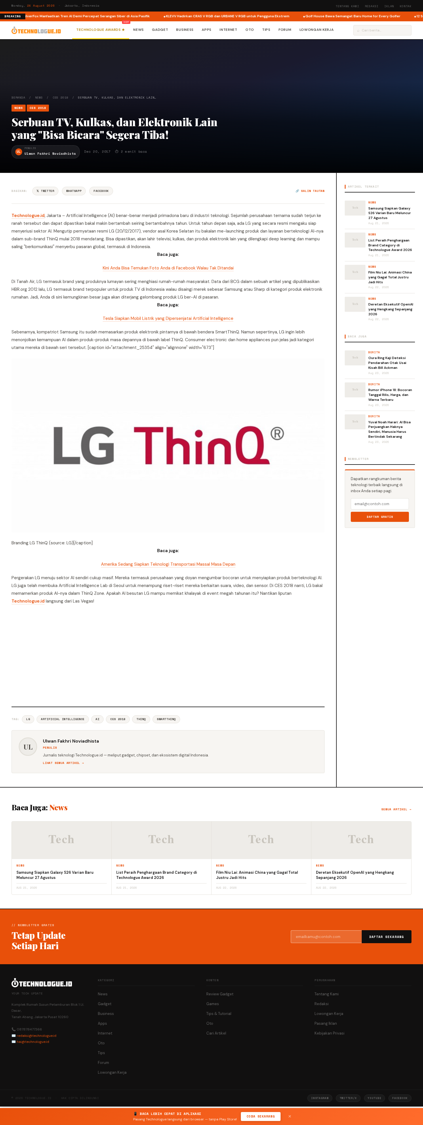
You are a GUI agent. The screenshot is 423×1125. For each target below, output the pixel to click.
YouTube (374, 1098)
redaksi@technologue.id (36, 1035)
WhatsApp (73, 191)
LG (28, 719)
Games (212, 1003)
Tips (266, 29)
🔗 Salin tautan (310, 191)
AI (97, 719)
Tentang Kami (347, 6)
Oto (249, 29)
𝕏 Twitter (45, 191)
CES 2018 (60, 97)
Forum (285, 29)
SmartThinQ (166, 719)
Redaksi (372, 6)
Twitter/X (348, 1098)
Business (185, 29)
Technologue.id (28, 215)
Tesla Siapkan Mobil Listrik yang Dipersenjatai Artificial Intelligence (168, 318)
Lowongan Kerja (317, 29)
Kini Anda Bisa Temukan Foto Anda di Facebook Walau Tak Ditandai (168, 268)
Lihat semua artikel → (63, 763)
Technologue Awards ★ (100, 29)
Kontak (405, 6)
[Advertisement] (168, 654)
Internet (228, 29)
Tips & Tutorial (218, 1013)
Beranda (18, 97)
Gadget (160, 29)
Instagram (319, 1098)
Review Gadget (219, 994)
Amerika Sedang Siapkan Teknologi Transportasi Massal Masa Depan (168, 564)
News (138, 29)
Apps (207, 29)
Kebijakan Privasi (329, 1033)
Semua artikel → (396, 809)
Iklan (389, 6)
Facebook (101, 191)
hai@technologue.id (33, 1041)
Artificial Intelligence (63, 719)
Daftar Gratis (380, 517)
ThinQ (141, 719)
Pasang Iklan (326, 1023)
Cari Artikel (216, 1033)
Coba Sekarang (261, 1116)
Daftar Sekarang (386, 937)
